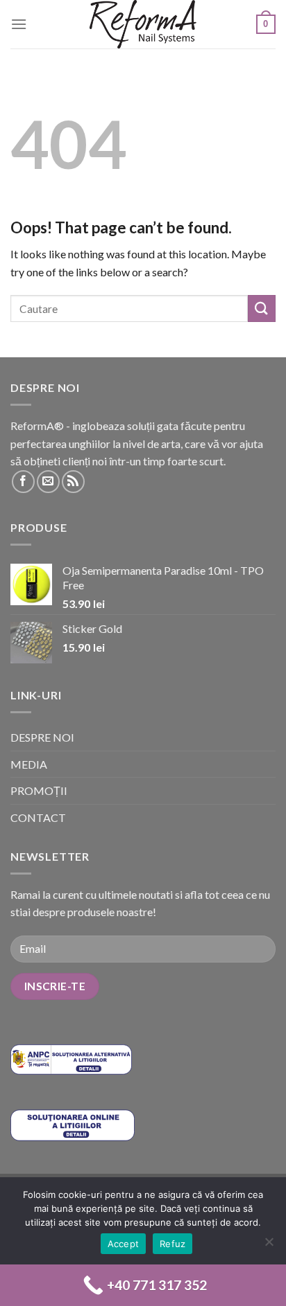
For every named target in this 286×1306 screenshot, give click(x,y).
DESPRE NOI (42, 737)
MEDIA (28, 764)
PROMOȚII (38, 790)
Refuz (172, 1243)
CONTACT (38, 817)
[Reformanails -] (143, 24)
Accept (124, 1243)
